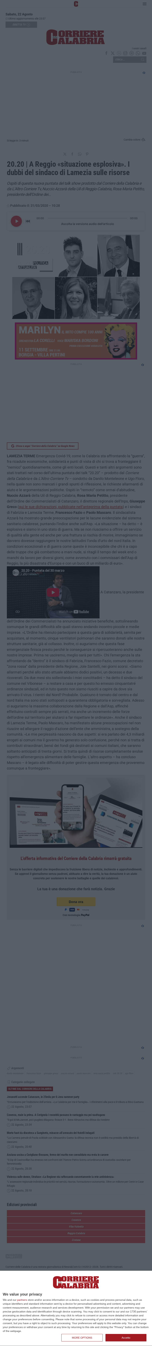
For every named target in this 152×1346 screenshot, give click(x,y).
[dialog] (76, 1308)
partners (22, 1300)
